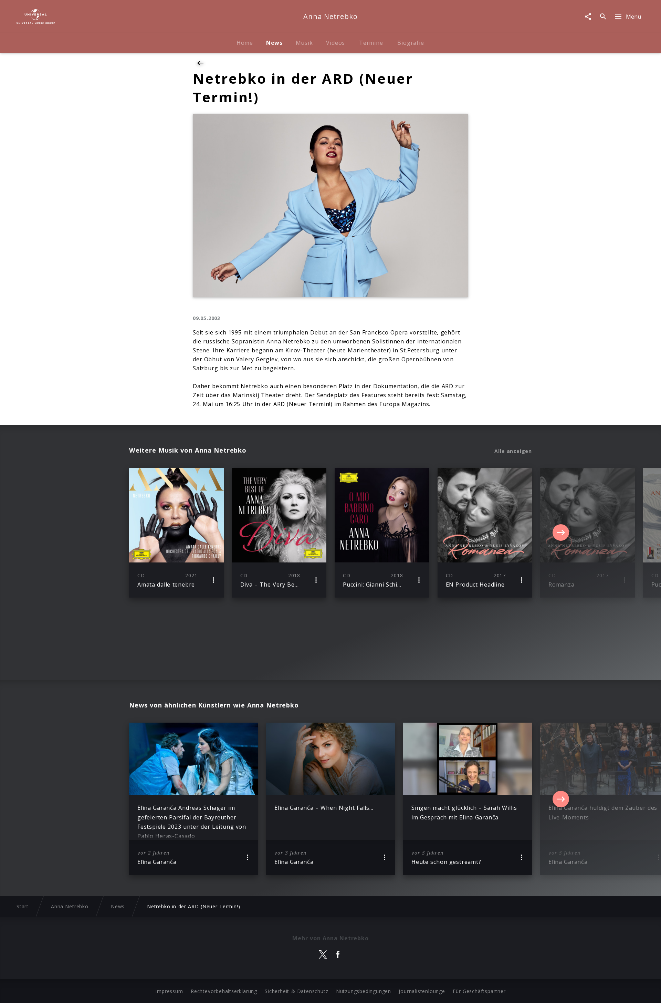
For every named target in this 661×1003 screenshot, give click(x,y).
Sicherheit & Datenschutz (296, 991)
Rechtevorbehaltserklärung (224, 991)
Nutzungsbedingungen (363, 991)
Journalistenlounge (422, 991)
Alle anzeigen (513, 451)
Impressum (169, 991)
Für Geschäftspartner (479, 991)
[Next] (561, 532)
